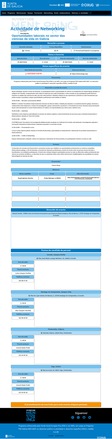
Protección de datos (59, 435)
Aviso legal (50, 435)
